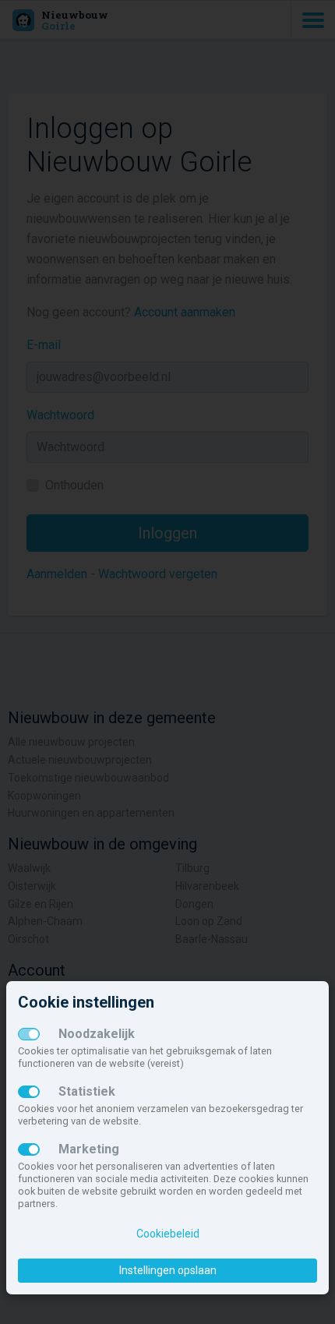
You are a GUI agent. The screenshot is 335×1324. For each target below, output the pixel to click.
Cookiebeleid (167, 1233)
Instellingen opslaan (168, 1270)
